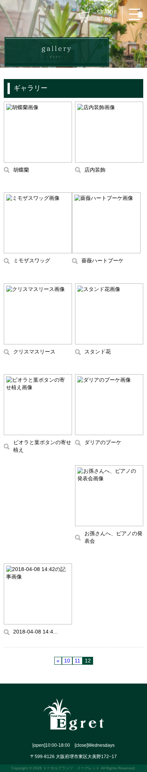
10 (67, 661)
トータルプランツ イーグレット (71, 768)
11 (77, 661)
